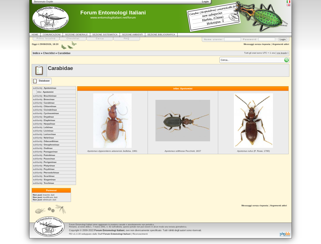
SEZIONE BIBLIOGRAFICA (161, 34)
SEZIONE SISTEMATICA (104, 34)
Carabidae (64, 53)
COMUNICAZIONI (51, 34)
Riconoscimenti (140, 234)
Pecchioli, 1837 (183, 151)
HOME (35, 34)
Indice (36, 53)
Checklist (49, 53)
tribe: (45, 92)
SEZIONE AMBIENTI (132, 34)
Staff (114, 234)
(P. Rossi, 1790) (253, 151)
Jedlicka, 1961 (112, 151)
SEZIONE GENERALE (76, 34)
